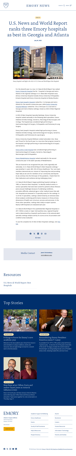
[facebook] (4, 449)
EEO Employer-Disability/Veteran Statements (61, 449)
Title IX (48, 449)
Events (33, 422)
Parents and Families (60, 435)
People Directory (35, 435)
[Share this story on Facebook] (30, 233)
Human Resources (60, 426)
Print (39, 237)
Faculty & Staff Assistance (38, 426)
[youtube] (13, 449)
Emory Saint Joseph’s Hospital (25, 102)
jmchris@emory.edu (46, 255)
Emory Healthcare (36, 418)
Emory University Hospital (24, 91)
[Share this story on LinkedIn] (38, 233)
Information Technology (62, 430)
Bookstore (58, 418)
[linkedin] (16, 449)
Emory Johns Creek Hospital (24, 150)
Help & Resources (36, 430)
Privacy (44, 449)
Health (38, 17)
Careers (57, 422)
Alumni (57, 414)
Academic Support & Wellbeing (39, 414)
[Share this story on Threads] (41, 233)
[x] (7, 449)
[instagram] (10, 449)
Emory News (38, 5)
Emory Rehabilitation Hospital (25, 158)
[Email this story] (45, 234)
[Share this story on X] (34, 233)
